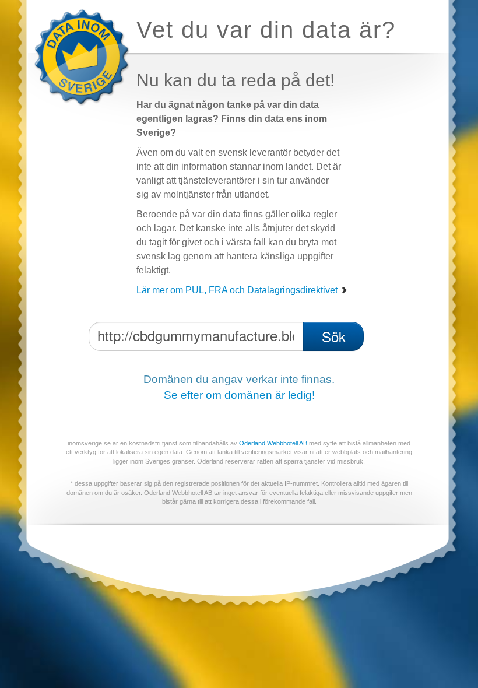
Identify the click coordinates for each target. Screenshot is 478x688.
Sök (334, 336)
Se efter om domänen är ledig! (239, 395)
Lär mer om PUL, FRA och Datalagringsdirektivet (238, 290)
